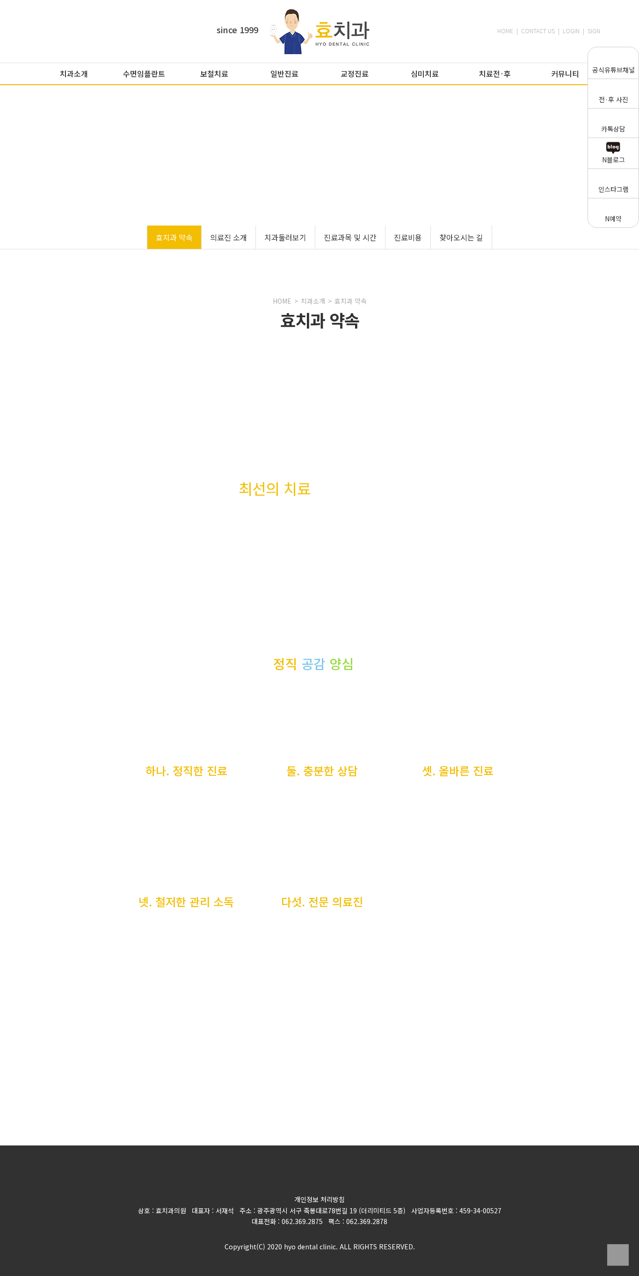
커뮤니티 (565, 73)
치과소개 (74, 73)
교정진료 (355, 73)
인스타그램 (613, 189)
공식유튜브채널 (613, 69)
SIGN (594, 31)
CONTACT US (538, 31)
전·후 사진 (613, 99)
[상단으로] (618, 1255)
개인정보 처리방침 (319, 1199)
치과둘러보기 (285, 237)
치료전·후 (495, 73)
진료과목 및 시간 (350, 237)
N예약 (613, 218)
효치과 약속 (174, 237)
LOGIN (571, 31)
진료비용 (408, 237)
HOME (505, 31)
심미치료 (425, 73)
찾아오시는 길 (461, 237)
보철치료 (214, 73)
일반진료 (284, 73)
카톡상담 (613, 128)
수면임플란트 (144, 73)
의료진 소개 (228, 237)
